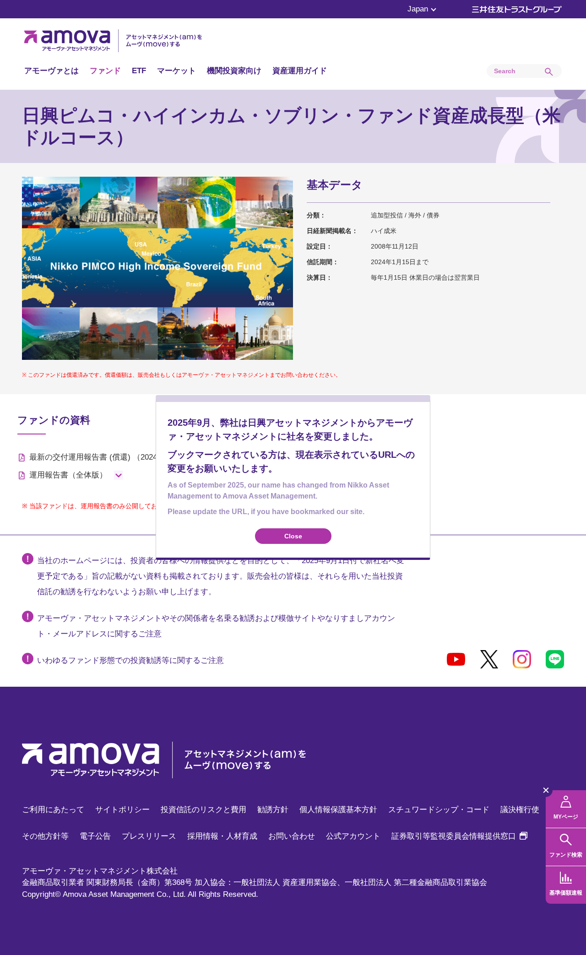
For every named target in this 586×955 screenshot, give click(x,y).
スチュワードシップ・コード (438, 809)
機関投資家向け (234, 70)
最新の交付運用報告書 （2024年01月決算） (116, 457)
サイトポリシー (122, 809)
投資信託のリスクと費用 (203, 809)
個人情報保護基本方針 (338, 809)
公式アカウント (353, 836)
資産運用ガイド (299, 70)
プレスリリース (149, 836)
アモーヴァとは (51, 70)
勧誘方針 (272, 809)
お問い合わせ (291, 836)
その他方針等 (45, 836)
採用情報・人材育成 (222, 836)
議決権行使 (519, 809)
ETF (139, 70)
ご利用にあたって (53, 809)
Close (293, 536)
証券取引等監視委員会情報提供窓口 (459, 836)
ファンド (105, 70)
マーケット (176, 70)
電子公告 (95, 836)
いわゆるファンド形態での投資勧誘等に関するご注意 (130, 660)
